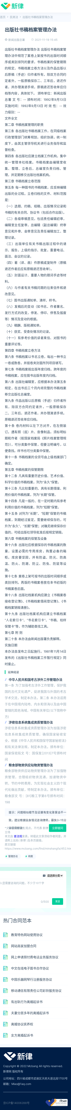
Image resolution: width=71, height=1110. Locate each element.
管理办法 (13, 856)
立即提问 (57, 828)
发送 (57, 901)
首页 (3, 17)
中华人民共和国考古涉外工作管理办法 (35, 680)
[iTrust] (56, 1105)
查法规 (18, 836)
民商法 (14, 17)
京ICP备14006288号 (16, 1103)
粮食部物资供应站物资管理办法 (31, 765)
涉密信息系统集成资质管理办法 (31, 722)
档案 (30, 856)
